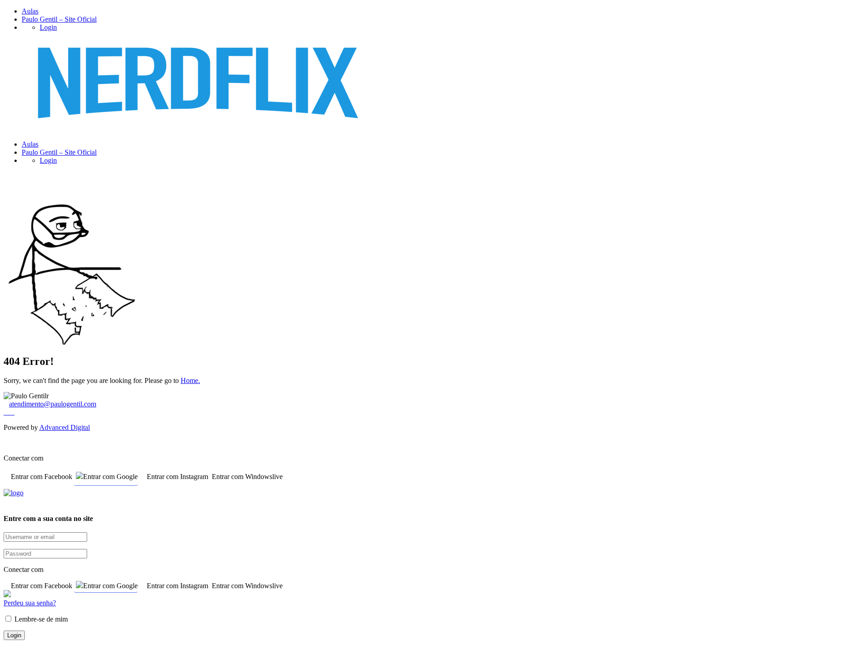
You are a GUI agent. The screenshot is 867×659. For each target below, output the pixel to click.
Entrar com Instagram (177, 476)
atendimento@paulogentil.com (52, 404)
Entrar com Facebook (41, 476)
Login (48, 27)
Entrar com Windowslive (247, 476)
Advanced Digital (64, 427)
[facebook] (6, 412)
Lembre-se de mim (40, 619)
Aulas (30, 11)
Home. (190, 380)
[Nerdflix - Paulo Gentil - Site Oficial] (198, 129)
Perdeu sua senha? (30, 603)
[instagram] (11, 412)
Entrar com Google (110, 476)
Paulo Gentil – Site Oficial (59, 19)
